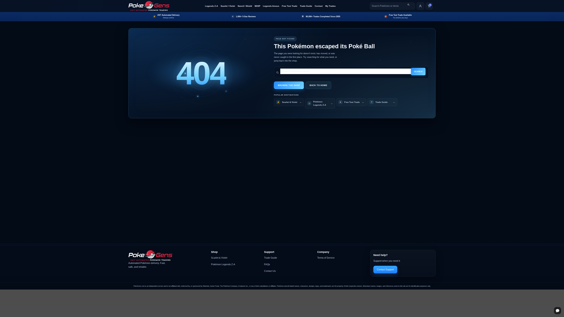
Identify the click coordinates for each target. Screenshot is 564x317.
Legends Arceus (271, 6)
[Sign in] (420, 6)
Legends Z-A (211, 6)
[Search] (408, 5)
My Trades (330, 6)
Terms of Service (326, 258)
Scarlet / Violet (228, 6)
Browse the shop (289, 85)
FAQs (267, 264)
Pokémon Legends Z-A (223, 264)
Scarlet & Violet (219, 258)
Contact (319, 6)
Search (418, 71)
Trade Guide (306, 6)
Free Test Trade (289, 6)
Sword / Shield (245, 6)
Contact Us (270, 271)
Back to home (318, 85)
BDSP (257, 6)
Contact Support (385, 269)
